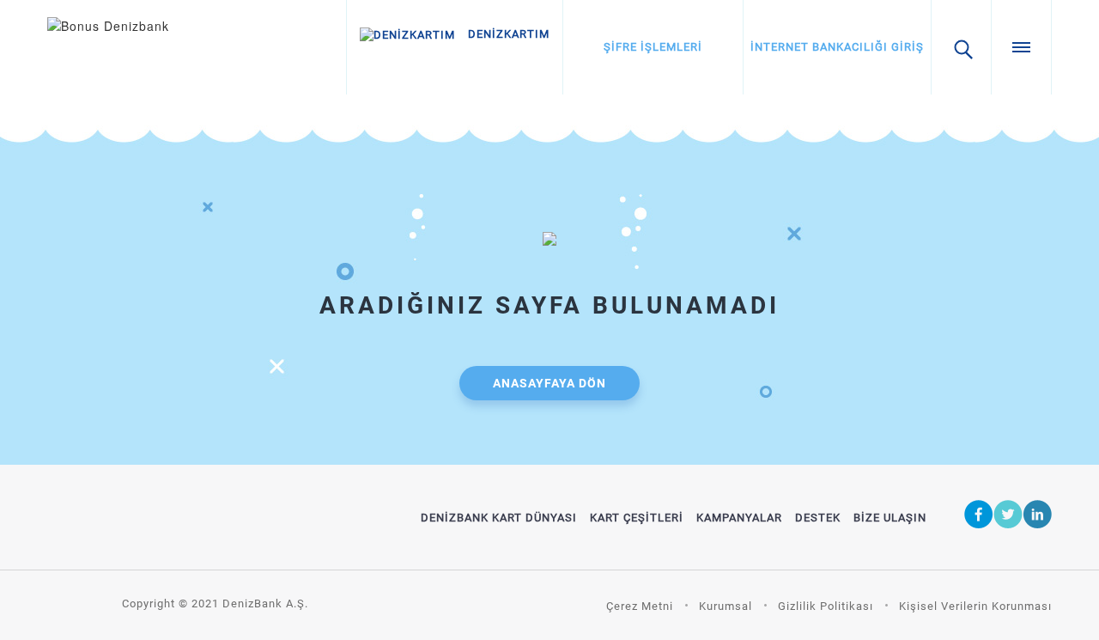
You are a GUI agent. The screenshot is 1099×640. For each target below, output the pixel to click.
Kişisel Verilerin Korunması (975, 606)
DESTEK (818, 517)
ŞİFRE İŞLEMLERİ (653, 46)
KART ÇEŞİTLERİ (636, 517)
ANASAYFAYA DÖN (549, 383)
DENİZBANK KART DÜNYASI (499, 517)
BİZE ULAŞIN (889, 517)
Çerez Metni (639, 606)
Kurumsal (725, 606)
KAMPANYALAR (739, 517)
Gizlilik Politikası (825, 606)
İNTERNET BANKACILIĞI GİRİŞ (837, 46)
